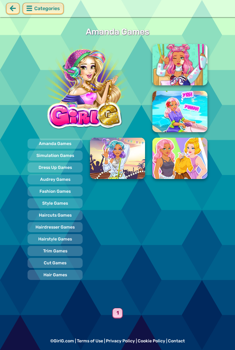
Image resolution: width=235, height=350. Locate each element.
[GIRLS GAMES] (86, 88)
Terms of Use (90, 341)
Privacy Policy (120, 341)
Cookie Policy (151, 341)
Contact (176, 341)
